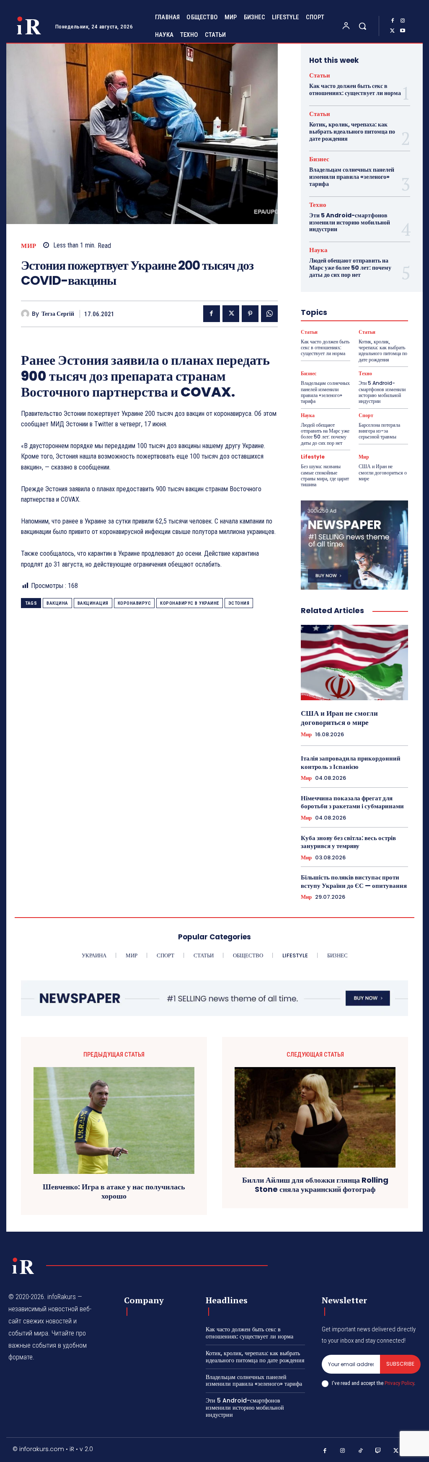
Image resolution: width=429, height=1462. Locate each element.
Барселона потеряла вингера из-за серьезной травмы (379, 431)
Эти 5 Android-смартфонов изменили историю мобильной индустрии (349, 222)
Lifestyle (313, 456)
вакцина (57, 603)
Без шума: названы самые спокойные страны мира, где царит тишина (325, 475)
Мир (28, 245)
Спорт (366, 415)
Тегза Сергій (57, 313)
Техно (317, 204)
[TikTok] (360, 1451)
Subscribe (400, 1363)
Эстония (239, 603)
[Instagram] (403, 21)
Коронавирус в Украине (189, 603)
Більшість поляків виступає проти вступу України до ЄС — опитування (354, 881)
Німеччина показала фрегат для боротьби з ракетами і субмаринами (352, 802)
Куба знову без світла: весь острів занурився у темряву (348, 842)
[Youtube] (403, 31)
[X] (393, 31)
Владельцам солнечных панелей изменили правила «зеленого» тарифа (351, 176)
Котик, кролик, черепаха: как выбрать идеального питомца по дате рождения (352, 131)
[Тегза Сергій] (26, 313)
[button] (362, 26)
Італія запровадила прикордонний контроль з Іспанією (351, 762)
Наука (318, 250)
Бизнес (319, 159)
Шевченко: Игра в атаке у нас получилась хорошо (114, 1191)
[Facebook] (393, 21)
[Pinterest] (250, 313)
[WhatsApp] (269, 313)
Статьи (319, 75)
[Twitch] (378, 1451)
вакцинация (93, 603)
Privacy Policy (399, 1383)
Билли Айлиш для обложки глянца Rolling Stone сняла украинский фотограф (315, 1185)
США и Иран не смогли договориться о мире (383, 472)
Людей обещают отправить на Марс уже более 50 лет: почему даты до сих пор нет (350, 267)
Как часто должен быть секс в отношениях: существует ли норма (355, 89)
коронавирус (134, 603)
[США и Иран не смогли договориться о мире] (354, 662)
